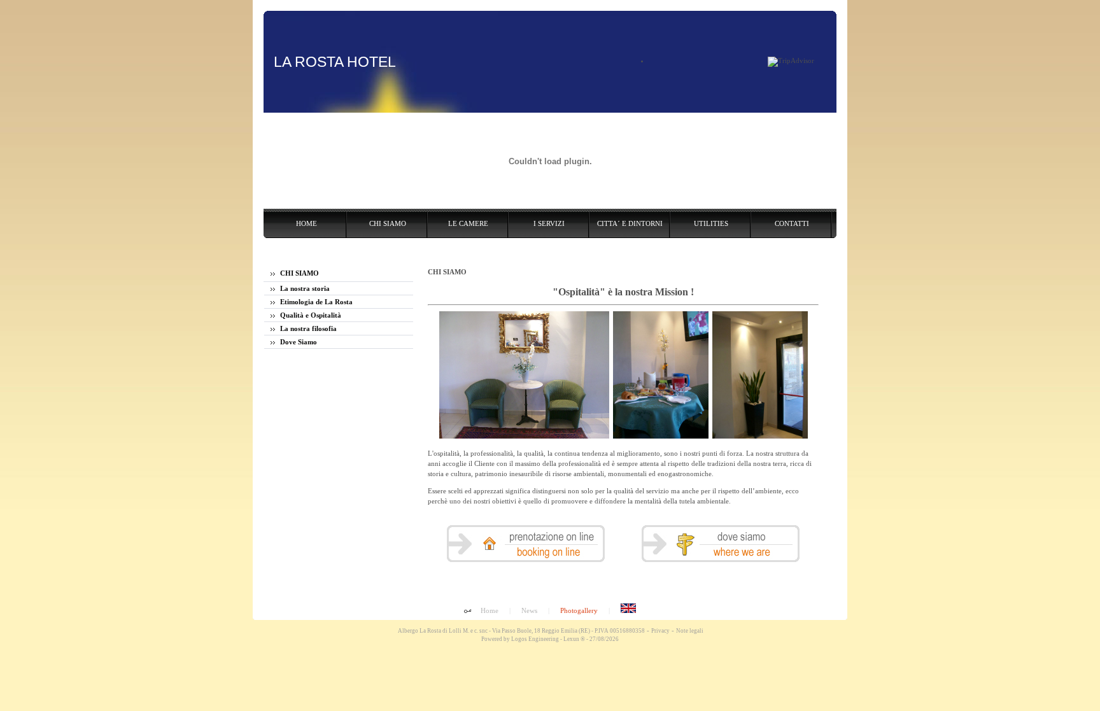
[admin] (467, 612)
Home (489, 610)
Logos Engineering (535, 639)
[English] (628, 610)
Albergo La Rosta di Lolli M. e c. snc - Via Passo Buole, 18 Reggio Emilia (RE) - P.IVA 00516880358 (521, 631)
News (529, 610)
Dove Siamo (297, 342)
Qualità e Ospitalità (309, 315)
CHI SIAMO (298, 273)
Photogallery (579, 610)
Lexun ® (574, 639)
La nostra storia (304, 288)
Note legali (689, 631)
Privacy (660, 631)
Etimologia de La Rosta (315, 302)
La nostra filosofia (307, 328)
